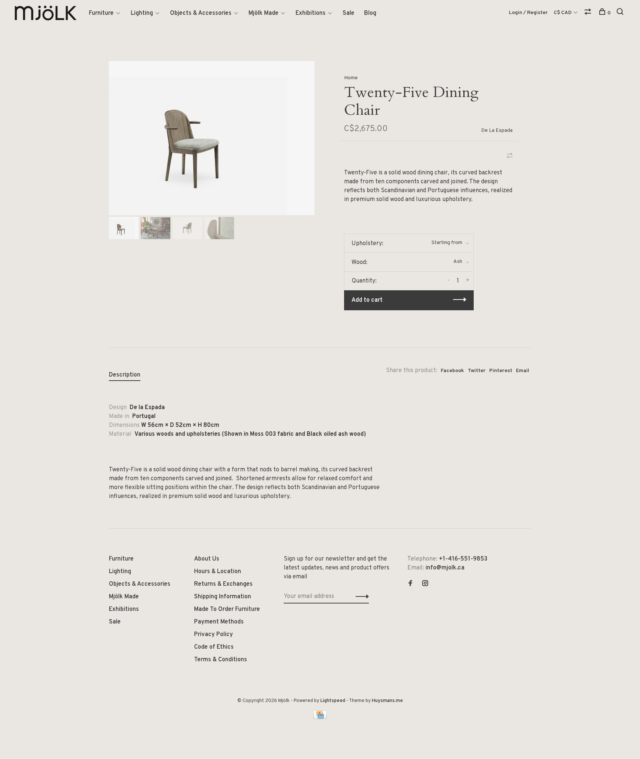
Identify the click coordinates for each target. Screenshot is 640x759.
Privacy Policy (213, 634)
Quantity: (364, 281)
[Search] (621, 13)
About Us (206, 559)
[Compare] (588, 13)
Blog (370, 13)
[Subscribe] (360, 596)
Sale (348, 13)
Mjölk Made (264, 13)
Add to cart (367, 300)
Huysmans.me (387, 701)
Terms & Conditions (220, 659)
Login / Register (528, 13)
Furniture (101, 13)
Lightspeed (332, 701)
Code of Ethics (214, 647)
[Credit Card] (320, 717)
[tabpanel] (211, 138)
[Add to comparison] (510, 156)
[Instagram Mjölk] (425, 584)
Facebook (452, 371)
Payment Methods (219, 622)
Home (351, 78)
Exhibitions (311, 13)
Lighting (142, 13)
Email (522, 371)
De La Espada (497, 130)
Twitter (477, 371)
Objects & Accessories (200, 13)
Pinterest (500, 371)
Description (124, 375)
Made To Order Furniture (227, 609)
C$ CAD (563, 13)
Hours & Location (217, 571)
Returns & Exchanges (223, 584)
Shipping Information (222, 597)
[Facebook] (410, 584)
